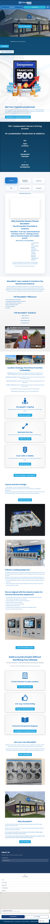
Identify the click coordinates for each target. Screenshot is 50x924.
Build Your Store (25, 439)
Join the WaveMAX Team (25, 648)
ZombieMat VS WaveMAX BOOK (25, 731)
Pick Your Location (25, 415)
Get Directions (13, 916)
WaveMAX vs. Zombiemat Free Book (17, 117)
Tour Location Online (25, 687)
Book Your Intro (25, 464)
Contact (25, 890)
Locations (35, 7)
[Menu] (47, 7)
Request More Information (25, 709)
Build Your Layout (25, 500)
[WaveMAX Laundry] (25, 2)
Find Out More (25, 842)
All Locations (37, 916)
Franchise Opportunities (25, 19)
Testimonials (25, 888)
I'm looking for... (5, 857)
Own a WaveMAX (25, 26)
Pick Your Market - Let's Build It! (25, 475)
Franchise (12, 7)
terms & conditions (26, 921)
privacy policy (18, 921)
